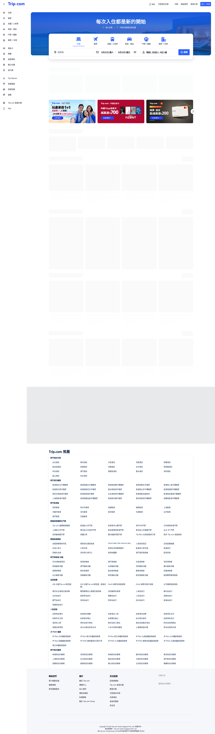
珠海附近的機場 (114, 622)
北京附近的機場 (142, 631)
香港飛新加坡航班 (143, 461)
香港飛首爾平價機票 (116, 452)
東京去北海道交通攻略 (61, 559)
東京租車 (111, 480)
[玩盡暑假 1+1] (72, 79)
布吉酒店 (55, 439)
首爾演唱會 (56, 538)
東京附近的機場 (170, 622)
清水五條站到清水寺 (88, 595)
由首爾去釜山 (113, 586)
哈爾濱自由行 (57, 572)
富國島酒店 (112, 439)
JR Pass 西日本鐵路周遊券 (118, 604)
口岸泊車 (83, 516)
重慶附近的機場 (170, 631)
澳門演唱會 (112, 529)
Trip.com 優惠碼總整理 (61, 493)
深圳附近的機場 (86, 622)
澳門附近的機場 (170, 627)
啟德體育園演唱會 (171, 543)
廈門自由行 (56, 568)
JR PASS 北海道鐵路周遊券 (174, 608)
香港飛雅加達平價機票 (89, 466)
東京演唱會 (84, 538)
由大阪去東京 (141, 586)
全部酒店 (113, 665)
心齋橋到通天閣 (142, 595)
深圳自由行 (84, 568)
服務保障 (52, 652)
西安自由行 (112, 568)
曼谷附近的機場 (114, 627)
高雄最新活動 (85, 543)
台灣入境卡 (56, 516)
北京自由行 (56, 563)
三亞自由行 (140, 563)
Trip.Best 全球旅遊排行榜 (145, 502)
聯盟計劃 (113, 657)
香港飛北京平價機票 (144, 457)
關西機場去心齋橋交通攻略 (90, 559)
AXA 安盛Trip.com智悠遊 (61, 552)
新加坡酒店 (56, 434)
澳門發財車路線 (142, 520)
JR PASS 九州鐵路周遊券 (117, 608)
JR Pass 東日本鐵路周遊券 (90, 604)
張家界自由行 (85, 563)
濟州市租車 (84, 475)
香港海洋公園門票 (115, 493)
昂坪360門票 (141, 493)
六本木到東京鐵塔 (115, 595)
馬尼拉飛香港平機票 (60, 461)
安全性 (112, 673)
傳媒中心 (82, 652)
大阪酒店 (111, 430)
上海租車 (167, 475)
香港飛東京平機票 (143, 452)
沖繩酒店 (111, 434)
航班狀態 (167, 520)
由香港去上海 (113, 581)
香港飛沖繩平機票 (115, 466)
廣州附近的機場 (142, 622)
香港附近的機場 (58, 622)
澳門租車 (55, 484)
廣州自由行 (168, 559)
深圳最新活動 (141, 534)
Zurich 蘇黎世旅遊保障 (116, 552)
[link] (152, 4)
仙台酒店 (83, 443)
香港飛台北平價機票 (60, 452)
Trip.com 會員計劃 (117, 652)
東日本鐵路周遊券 (59, 613)
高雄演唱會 (168, 538)
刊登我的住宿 (115, 661)
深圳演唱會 (168, 529)
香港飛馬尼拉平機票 (88, 457)
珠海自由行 (168, 568)
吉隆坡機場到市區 (59, 511)
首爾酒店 (167, 430)
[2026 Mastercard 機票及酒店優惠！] (169, 79)
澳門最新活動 (85, 534)
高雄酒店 (83, 434)
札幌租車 (139, 480)
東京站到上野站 (114, 590)
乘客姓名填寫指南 (87, 511)
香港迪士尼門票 (86, 493)
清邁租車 (111, 475)
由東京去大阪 (57, 586)
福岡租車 (139, 475)
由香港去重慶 (85, 581)
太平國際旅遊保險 (171, 552)
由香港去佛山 (85, 586)
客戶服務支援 (54, 648)
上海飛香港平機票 (59, 466)
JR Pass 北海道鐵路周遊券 (146, 604)
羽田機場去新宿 (114, 559)
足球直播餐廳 (169, 511)
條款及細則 (83, 661)
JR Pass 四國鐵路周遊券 (61, 608)
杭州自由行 (140, 568)
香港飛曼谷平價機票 (88, 452)
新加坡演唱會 (113, 538)
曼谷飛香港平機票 (115, 457)
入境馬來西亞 (141, 511)
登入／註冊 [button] (205, 4)
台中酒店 (139, 434)
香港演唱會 (84, 529)
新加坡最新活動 (142, 543)
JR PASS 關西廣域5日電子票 (91, 608)
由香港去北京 (169, 581)
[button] (4, 4)
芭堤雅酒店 (168, 434)
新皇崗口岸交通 (142, 516)
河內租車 (83, 480)
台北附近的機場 (86, 627)
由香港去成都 (141, 581)
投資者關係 (114, 648)
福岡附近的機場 (86, 631)
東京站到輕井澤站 (143, 590)
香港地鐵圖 (112, 520)
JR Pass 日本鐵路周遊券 (61, 604)
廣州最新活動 (169, 534)
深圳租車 (55, 475)
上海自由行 (140, 559)
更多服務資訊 (54, 657)
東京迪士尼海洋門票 (88, 498)
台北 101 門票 (169, 498)
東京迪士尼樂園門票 (144, 498)
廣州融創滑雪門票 (115, 502)
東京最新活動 (113, 543)
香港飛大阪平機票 (59, 457)
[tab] (79, 41)
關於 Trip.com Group (87, 669)
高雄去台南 (56, 520)
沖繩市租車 (56, 480)
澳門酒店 (83, 439)
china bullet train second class (119, 511)
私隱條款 (82, 665)
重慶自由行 (112, 563)
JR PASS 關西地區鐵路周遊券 (147, 608)
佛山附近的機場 (114, 631)
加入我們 (82, 657)
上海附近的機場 (58, 627)
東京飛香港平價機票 (144, 466)
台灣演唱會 (140, 529)
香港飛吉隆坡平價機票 (172, 461)
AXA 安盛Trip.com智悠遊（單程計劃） (93, 553)
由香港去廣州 (57, 581)
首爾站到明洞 (57, 595)
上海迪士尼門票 (58, 498)
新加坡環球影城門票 (116, 498)
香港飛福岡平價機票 (171, 457)
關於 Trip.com (84, 648)
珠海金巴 (167, 516)
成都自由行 (168, 563)
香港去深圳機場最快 (116, 516)
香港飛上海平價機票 (171, 452)
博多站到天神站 (86, 590)
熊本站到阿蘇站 (170, 590)
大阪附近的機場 (142, 627)
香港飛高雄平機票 (87, 461)
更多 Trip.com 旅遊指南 (173, 502)
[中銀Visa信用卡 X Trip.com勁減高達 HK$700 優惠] (121, 79)
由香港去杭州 (169, 586)
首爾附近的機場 (58, 631)
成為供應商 (114, 669)
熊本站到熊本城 (170, 595)
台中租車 (167, 480)
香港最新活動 (57, 534)
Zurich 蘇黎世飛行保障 (144, 552)
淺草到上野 (56, 590)
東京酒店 (83, 430)
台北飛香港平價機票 (116, 461)
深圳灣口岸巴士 (86, 520)
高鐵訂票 (83, 502)
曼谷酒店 (139, 439)
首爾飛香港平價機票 (171, 466)
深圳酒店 (167, 439)
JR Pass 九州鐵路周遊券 (173, 604)
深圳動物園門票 (58, 502)
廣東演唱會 (140, 538)
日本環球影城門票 (171, 493)
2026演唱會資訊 (58, 529)
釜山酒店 (55, 443)
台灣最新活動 (113, 534)
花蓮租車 (83, 484)
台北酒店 (55, 430)
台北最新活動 (57, 543)
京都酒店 (139, 430)
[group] (107, 27)
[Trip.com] (16, 4)
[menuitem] (13, 12)
